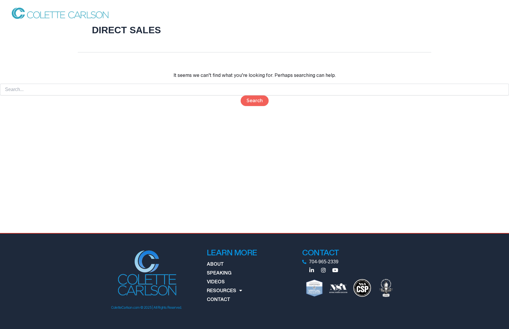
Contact (389, 13)
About (282, 13)
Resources (355, 13)
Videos (329, 13)
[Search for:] (254, 89)
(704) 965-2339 (479, 13)
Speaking (305, 13)
